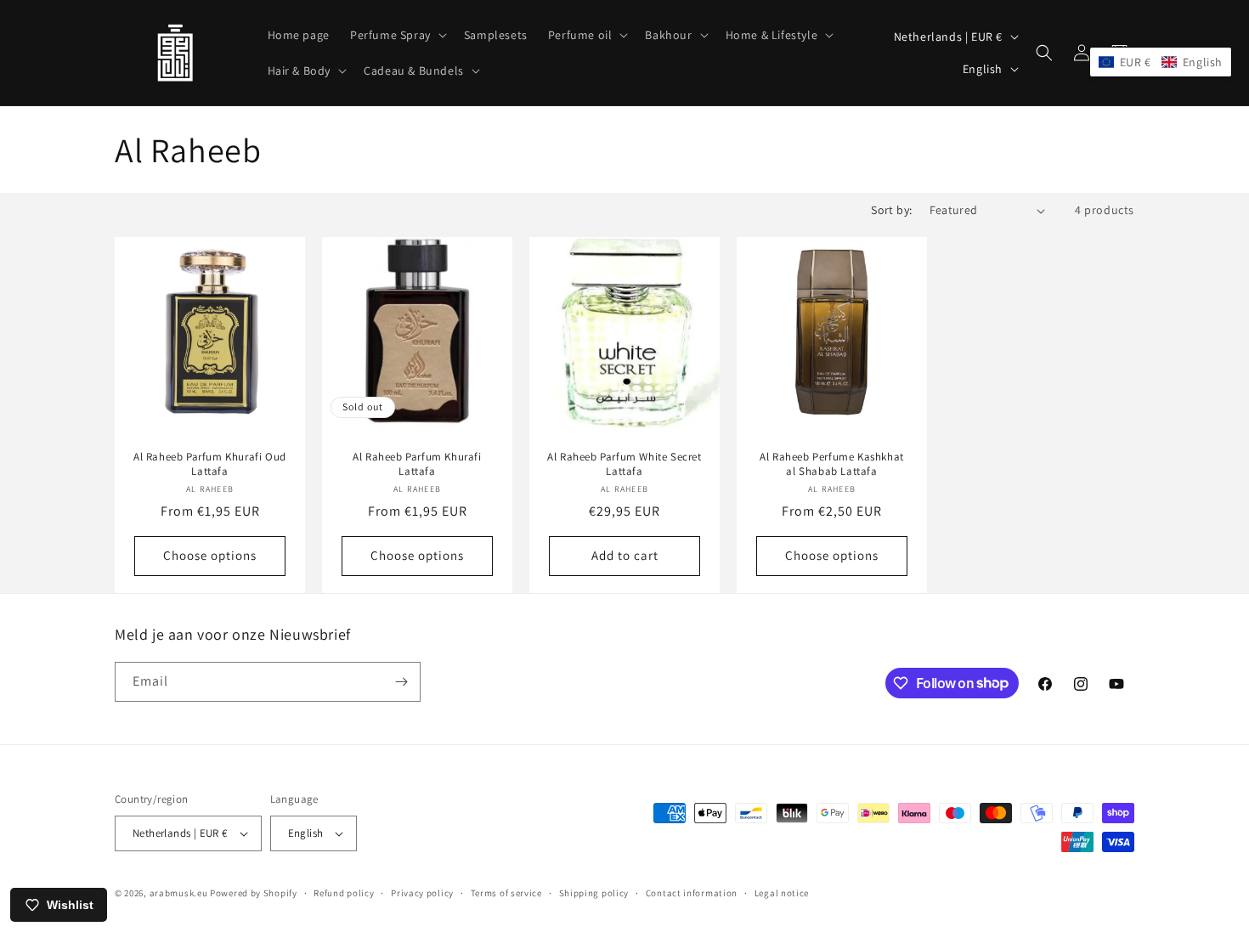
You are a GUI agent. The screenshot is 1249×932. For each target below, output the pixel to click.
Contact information (692, 893)
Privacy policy (422, 893)
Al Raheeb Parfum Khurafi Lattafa (417, 464)
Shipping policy (594, 893)
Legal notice (781, 893)
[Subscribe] (401, 682)
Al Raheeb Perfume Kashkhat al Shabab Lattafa (832, 464)
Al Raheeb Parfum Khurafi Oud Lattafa (209, 464)
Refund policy (344, 893)
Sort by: (891, 209)
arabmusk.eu (179, 893)
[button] (397, 35)
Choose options (210, 556)
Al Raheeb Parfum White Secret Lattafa (624, 464)
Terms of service (506, 893)
